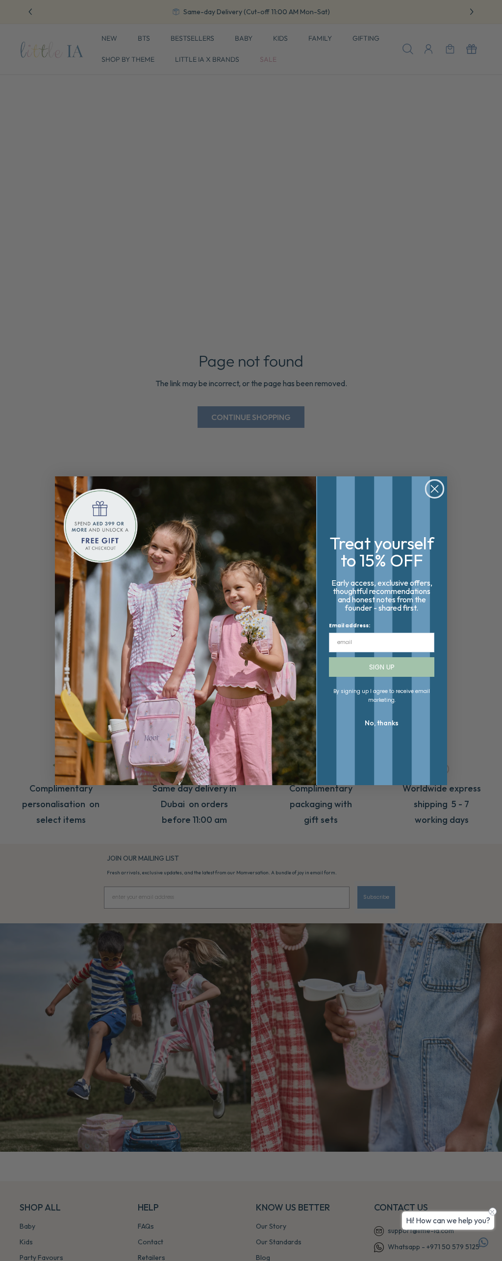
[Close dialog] (434, 488)
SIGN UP (382, 667)
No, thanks (382, 722)
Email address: (349, 625)
